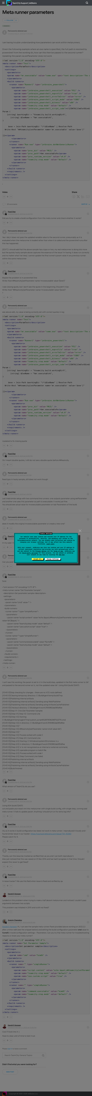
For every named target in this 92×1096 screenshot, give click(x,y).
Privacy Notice (40, 551)
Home (9, 3)
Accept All (37, 559)
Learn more (50, 544)
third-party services (30, 553)
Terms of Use (58, 551)
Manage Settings (53, 559)
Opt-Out (62, 555)
